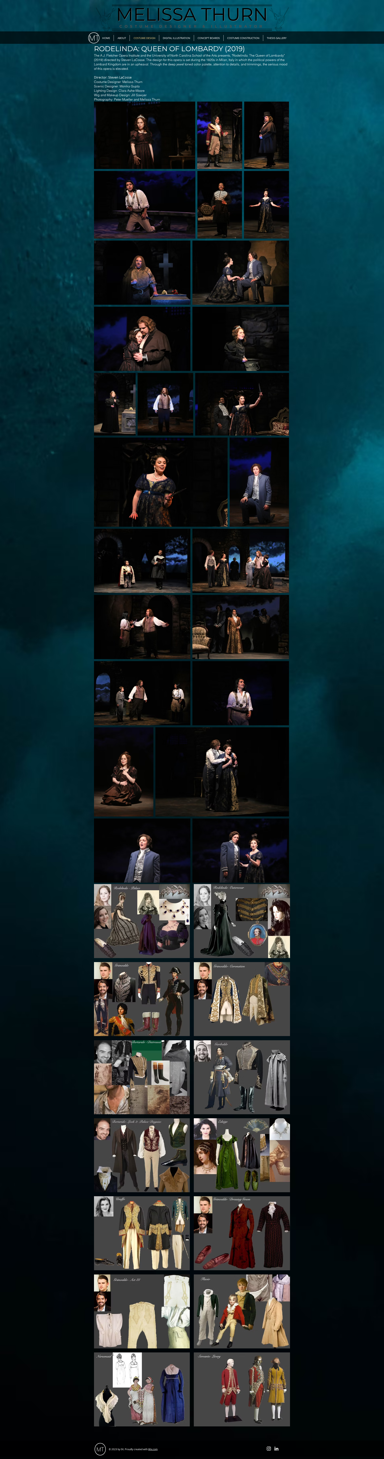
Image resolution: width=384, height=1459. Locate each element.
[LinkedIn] (276, 1448)
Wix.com (153, 1449)
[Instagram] (269, 1448)
